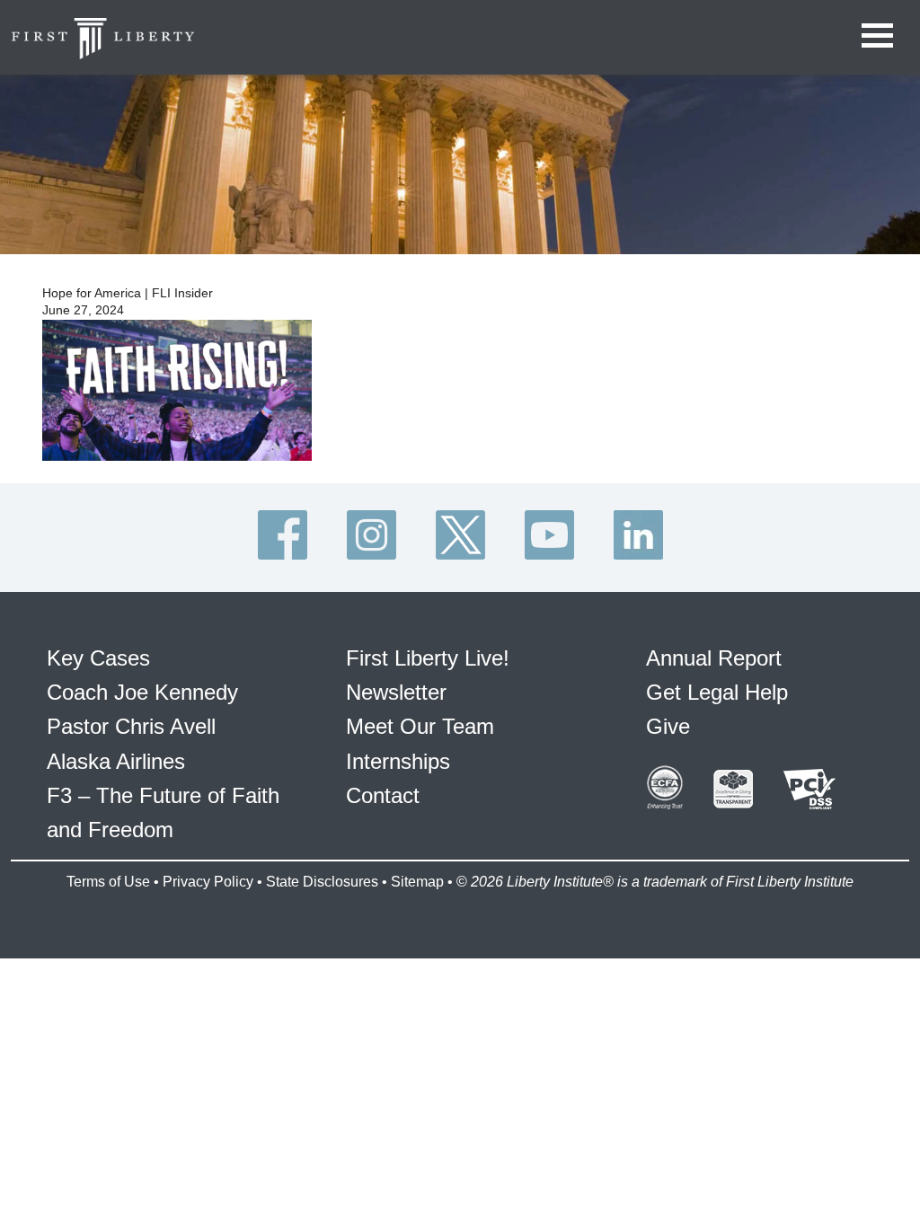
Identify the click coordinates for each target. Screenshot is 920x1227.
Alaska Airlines (116, 761)
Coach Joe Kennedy (142, 692)
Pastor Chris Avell (131, 726)
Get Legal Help (717, 692)
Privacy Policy (208, 881)
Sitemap (417, 881)
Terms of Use (108, 881)
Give (668, 726)
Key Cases (98, 658)
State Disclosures (322, 881)
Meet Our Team (420, 726)
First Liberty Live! (427, 658)
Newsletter (396, 692)
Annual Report (714, 658)
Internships (398, 761)
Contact (383, 795)
